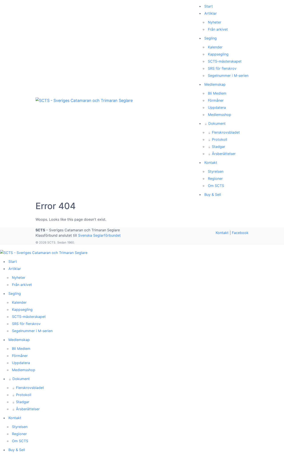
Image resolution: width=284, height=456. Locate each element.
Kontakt (210, 162)
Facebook (240, 232)
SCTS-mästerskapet (225, 61)
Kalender (215, 47)
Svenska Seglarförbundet (99, 235)
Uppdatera (217, 107)
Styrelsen (215, 171)
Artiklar (210, 13)
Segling (210, 38)
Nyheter (214, 22)
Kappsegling (218, 54)
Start (208, 6)
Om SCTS (216, 185)
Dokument (215, 123)
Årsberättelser (222, 153)
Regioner (215, 178)
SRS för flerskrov (222, 68)
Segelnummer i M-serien (228, 75)
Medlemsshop (219, 114)
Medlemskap (215, 84)
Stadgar (216, 146)
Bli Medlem (217, 93)
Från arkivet (218, 29)
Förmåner (216, 100)
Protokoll (217, 139)
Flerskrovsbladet (224, 132)
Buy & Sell (212, 194)
